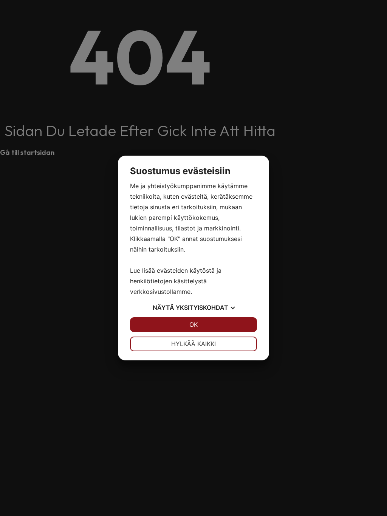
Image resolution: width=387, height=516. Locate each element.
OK (193, 324)
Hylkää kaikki (193, 344)
